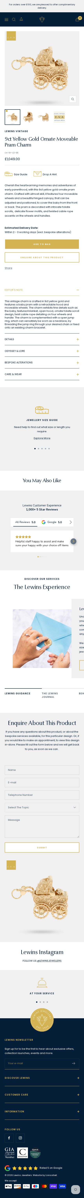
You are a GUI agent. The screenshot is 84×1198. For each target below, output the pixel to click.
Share (8, 268)
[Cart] (77, 19)
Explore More (42, 438)
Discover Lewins (17, 1078)
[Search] (14, 19)
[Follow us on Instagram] (20, 1138)
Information (14, 1111)
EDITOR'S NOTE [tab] (14, 290)
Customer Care (16, 1094)
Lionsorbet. (51, 1175)
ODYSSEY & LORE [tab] (15, 351)
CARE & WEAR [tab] (13, 374)
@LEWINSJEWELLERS (49, 961)
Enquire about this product (42, 257)
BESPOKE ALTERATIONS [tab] (19, 362)
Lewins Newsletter (19, 1039)
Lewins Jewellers (22, 1175)
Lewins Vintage (16, 131)
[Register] (73, 1063)
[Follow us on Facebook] (9, 1138)
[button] (10, 541)
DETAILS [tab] (9, 339)
